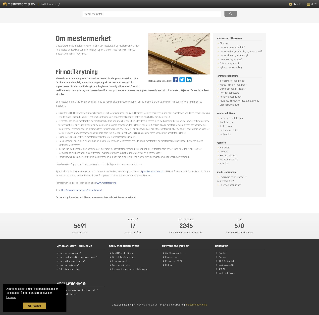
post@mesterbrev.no (152, 171)
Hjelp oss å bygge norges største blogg (239, 100)
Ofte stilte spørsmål (229, 63)
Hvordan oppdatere (229, 92)
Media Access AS (229, 159)
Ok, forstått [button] (34, 306)
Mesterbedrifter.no (226, 273)
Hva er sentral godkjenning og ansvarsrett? (241, 51)
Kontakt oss (177, 304)
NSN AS (224, 163)
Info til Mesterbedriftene (232, 80)
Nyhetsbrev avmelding (231, 67)
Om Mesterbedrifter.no (231, 118)
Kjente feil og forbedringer (233, 84)
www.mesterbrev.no (106, 182)
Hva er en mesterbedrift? (232, 47)
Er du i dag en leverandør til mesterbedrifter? (78, 290)
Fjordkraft (225, 147)
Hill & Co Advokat (228, 155)
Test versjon (226, 126)
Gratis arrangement (229, 104)
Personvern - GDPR (229, 130)
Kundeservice (227, 122)
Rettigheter (225, 134)
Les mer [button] (11, 297)
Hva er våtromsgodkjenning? (234, 55)
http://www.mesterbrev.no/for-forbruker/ (81, 190)
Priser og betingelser (230, 96)
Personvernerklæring (196, 304)
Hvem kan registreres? (231, 59)
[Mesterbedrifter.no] (79, 4)
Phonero (224, 151)
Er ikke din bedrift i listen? (232, 88)
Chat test (224, 43)
